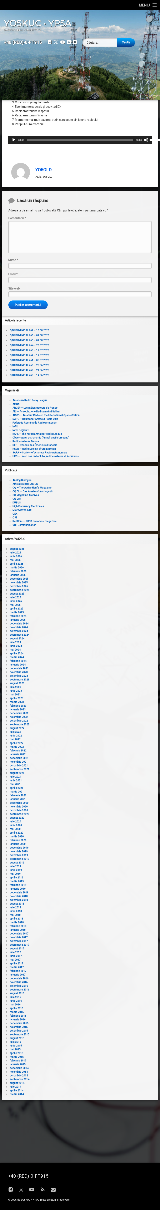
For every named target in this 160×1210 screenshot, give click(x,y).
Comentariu (17, 218)
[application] (80, 140)
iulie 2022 (15, 731)
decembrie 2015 (19, 1023)
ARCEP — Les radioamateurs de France (35, 407)
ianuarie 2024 (18, 664)
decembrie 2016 (19, 978)
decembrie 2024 (19, 623)
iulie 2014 (15, 1086)
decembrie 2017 (19, 933)
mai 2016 (15, 1004)
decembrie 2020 (19, 802)
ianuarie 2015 (18, 1064)
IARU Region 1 (20, 430)
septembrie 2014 (19, 1079)
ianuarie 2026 (18, 575)
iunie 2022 (16, 735)
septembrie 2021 (19, 769)
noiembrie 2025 (19, 582)
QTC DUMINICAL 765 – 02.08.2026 (29, 340)
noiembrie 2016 (19, 982)
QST (14, 517)
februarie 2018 (18, 926)
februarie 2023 (18, 705)
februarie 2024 (18, 660)
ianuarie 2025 (18, 619)
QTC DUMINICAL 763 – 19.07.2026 (29, 350)
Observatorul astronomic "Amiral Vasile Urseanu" (40, 437)
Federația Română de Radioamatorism (34, 422)
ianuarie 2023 (18, 709)
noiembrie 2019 (19, 851)
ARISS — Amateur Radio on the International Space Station (46, 415)
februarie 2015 (18, 1060)
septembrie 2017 (19, 944)
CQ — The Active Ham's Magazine (31, 487)
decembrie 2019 (19, 847)
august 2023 (17, 683)
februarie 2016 (18, 1015)
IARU (15, 426)
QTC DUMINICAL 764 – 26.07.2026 (29, 345)
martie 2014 (17, 1094)
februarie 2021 (18, 795)
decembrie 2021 (19, 758)
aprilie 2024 (16, 653)
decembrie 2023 (19, 668)
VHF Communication (24, 525)
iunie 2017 (16, 956)
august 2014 (17, 1083)
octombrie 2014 (19, 1075)
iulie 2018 (15, 907)
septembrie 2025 (19, 590)
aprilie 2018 (16, 918)
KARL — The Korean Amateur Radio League (37, 433)
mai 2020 (15, 829)
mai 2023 (15, 694)
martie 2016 (17, 1012)
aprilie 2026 (16, 563)
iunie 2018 (16, 911)
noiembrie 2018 (19, 896)
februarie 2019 (18, 885)
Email (13, 274)
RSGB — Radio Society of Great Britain (34, 448)
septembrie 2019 (19, 858)
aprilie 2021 (16, 787)
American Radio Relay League (29, 400)
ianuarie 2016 (18, 1019)
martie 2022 (17, 746)
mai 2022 (15, 739)
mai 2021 (15, 784)
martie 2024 (17, 657)
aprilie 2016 (16, 1008)
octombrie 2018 (19, 900)
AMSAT (16, 404)
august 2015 (17, 1038)
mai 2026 (15, 560)
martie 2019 (17, 881)
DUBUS (16, 502)
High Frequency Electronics (28, 506)
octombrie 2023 (19, 675)
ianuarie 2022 (18, 754)
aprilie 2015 (16, 1053)
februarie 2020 (18, 840)
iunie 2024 (16, 646)
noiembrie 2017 (19, 937)
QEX (15, 513)
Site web (14, 288)
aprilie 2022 (16, 743)
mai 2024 (15, 649)
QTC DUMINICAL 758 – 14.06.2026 (29, 375)
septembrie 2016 (19, 989)
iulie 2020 (15, 821)
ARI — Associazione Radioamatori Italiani (36, 411)
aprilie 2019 (16, 877)
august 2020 (17, 817)
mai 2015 (15, 1049)
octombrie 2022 (19, 720)
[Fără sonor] (146, 140)
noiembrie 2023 (19, 672)
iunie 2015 (16, 1045)
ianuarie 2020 (18, 843)
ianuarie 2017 (18, 974)
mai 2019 (15, 873)
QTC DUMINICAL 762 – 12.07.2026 (29, 355)
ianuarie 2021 (18, 799)
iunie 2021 (16, 780)
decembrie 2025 (19, 578)
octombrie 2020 (19, 810)
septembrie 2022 (19, 724)
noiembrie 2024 (19, 627)
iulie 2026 (15, 552)
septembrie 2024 (19, 634)
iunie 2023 (16, 690)
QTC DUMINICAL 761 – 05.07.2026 (29, 360)
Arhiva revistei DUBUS (25, 483)
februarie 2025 (18, 616)
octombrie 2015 (19, 1030)
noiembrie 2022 (19, 716)
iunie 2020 (16, 825)
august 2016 (17, 993)
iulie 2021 (15, 776)
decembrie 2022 (19, 713)
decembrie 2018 (19, 892)
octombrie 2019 (19, 855)
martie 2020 (17, 836)
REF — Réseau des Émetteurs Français (34, 445)
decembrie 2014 (19, 1068)
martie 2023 (17, 702)
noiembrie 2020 (19, 806)
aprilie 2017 (16, 963)
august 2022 (17, 728)
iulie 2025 (15, 597)
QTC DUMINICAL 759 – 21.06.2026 (29, 370)
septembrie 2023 (19, 679)
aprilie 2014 (16, 1090)
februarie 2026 (18, 571)
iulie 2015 (15, 1041)
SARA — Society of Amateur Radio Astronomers (39, 452)
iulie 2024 (15, 642)
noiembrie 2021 (19, 761)
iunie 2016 (16, 1000)
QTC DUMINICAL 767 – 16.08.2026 (29, 330)
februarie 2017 (18, 970)
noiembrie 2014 (19, 1071)
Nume (13, 260)
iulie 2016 (15, 997)
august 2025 (17, 593)
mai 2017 (15, 959)
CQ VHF (16, 498)
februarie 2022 (18, 750)
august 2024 (17, 638)
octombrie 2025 (19, 586)
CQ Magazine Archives (25, 495)
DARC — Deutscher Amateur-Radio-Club (35, 419)
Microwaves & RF (22, 510)
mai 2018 (15, 914)
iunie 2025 (16, 601)
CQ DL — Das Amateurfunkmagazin (32, 491)
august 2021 (17, 773)
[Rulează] (14, 140)
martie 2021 (17, 791)
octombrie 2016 (19, 985)
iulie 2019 (15, 866)
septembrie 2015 (19, 1034)
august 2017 (17, 948)
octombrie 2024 (19, 631)
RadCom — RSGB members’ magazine (34, 521)
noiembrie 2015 (19, 1027)
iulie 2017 (15, 952)
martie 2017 (17, 967)
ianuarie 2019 (18, 888)
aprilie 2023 (16, 698)
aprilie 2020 (16, 832)
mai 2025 (15, 604)
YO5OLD (43, 169)
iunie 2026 (16, 556)
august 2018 (17, 903)
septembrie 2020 (19, 814)
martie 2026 (17, 567)
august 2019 (17, 862)
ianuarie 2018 (18, 929)
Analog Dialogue (21, 480)
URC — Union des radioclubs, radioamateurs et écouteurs (45, 456)
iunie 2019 (16, 870)
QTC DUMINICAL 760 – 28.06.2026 (29, 365)
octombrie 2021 (19, 765)
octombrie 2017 (19, 941)
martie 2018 (17, 922)
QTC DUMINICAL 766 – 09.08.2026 (29, 335)
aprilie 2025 (16, 608)
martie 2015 (17, 1056)
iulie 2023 (15, 687)
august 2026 (17, 548)
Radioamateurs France (25, 441)
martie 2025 (17, 612)
